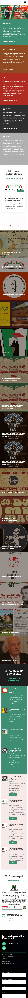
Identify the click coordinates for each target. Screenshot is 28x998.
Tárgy (3, 986)
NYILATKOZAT (6, 352)
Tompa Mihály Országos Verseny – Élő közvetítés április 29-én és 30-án (14, 603)
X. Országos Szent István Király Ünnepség (11, 253)
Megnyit (13, 703)
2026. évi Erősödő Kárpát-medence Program (16, 801)
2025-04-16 (11, 828)
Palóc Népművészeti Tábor (10, 632)
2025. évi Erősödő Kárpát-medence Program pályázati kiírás (16, 849)
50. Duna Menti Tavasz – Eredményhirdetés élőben (10, 519)
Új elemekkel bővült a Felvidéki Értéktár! (14, 200)
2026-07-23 (8, 196)
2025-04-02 (11, 853)
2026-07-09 (11, 692)
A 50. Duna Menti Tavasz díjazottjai (13, 492)
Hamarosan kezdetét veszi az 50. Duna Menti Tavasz (12, 547)
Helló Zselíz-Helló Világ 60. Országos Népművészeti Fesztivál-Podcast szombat (13, 462)
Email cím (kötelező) (7, 979)
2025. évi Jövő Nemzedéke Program (16, 825)
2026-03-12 (11, 753)
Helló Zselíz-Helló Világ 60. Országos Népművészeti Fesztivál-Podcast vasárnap (13, 434)
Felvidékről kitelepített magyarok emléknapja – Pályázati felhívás (15, 750)
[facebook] (3, 969)
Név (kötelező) (6, 972)
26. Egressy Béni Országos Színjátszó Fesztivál (13, 295)
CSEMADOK (6, 9)
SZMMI (17, 9)
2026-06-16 (11, 712)
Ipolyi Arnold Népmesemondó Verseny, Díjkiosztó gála (11, 379)
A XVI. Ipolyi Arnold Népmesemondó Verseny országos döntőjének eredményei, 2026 (13, 406)
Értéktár (20, 191)
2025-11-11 (11, 803)
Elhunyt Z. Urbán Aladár (9, 660)
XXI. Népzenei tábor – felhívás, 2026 (13, 324)
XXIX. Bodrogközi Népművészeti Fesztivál (14, 914)
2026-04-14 (11, 732)
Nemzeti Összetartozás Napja (11, 576)
